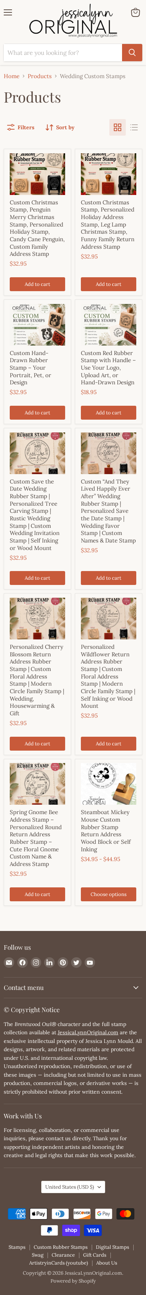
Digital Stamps (112, 1247)
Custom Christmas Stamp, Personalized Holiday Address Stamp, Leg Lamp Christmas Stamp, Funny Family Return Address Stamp (107, 224)
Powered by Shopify (73, 1281)
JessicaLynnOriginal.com (88, 1032)
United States (69, 1187)
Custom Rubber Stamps (61, 1247)
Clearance (63, 1255)
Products (40, 76)
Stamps (17, 1247)
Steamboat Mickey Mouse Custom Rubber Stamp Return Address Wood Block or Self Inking (106, 830)
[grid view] (117, 127)
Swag (37, 1255)
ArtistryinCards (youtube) (58, 1263)
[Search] (132, 52)
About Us (106, 1263)
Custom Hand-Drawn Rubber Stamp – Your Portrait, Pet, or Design (30, 367)
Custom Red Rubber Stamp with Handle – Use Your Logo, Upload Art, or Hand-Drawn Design (108, 367)
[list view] (134, 127)
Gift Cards (94, 1255)
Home (11, 76)
